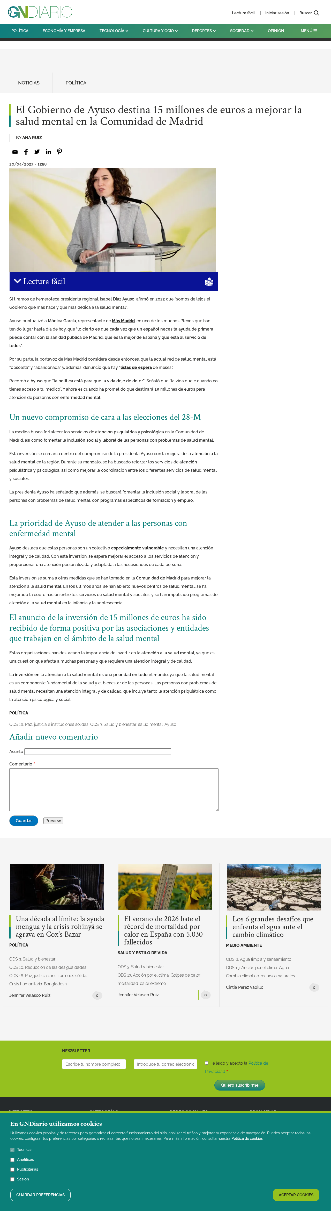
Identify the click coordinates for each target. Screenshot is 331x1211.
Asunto (16, 751)
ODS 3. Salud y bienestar (113, 724)
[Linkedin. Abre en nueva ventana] (48, 151)
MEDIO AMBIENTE (244, 945)
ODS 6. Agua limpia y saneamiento (258, 959)
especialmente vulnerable (137, 548)
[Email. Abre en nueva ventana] (14, 151)
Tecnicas (24, 1149)
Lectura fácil (243, 13)
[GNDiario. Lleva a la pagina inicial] (40, 12)
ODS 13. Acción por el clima (143, 975)
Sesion (23, 1179)
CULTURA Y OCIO (159, 30)
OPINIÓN (276, 30)
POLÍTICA (19, 30)
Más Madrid (123, 320)
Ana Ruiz (32, 137)
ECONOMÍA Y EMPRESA (64, 30)
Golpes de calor (185, 975)
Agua (284, 967)
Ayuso (170, 724)
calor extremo (153, 983)
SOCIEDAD (240, 30)
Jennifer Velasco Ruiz (29, 995)
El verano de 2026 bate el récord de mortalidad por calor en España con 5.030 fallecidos (163, 930)
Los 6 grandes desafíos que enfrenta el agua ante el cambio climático (272, 927)
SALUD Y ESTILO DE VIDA (142, 952)
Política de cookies (247, 1138)
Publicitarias (27, 1169)
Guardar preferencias (40, 1195)
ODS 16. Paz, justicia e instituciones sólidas (48, 724)
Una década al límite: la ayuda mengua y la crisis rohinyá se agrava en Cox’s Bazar (60, 926)
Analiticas (25, 1159)
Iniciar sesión (277, 13)
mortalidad (128, 983)
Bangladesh (55, 983)
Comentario (20, 764)
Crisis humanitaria (25, 983)
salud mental (150, 724)
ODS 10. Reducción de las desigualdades (47, 967)
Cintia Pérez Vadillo (245, 987)
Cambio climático (242, 975)
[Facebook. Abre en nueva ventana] (26, 151)
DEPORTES (202, 30)
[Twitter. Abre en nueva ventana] (37, 151)
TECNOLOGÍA (112, 30)
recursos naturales (278, 975)
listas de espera (136, 367)
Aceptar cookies (296, 1195)
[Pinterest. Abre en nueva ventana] (59, 151)
